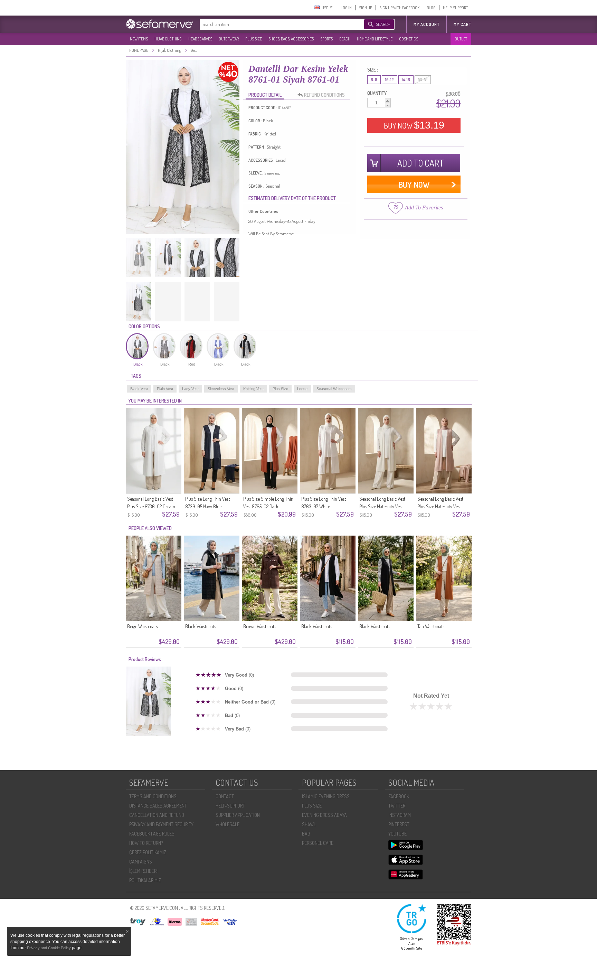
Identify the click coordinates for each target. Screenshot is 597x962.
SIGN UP (365, 7)
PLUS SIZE (253, 38)
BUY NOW (414, 125)
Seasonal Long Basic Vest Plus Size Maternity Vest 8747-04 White (382, 506)
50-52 (422, 79)
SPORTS (326, 38)
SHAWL (309, 824)
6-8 (374, 79)
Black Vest (139, 389)
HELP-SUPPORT (455, 7)
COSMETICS (408, 38)
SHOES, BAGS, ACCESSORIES (291, 38)
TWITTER (396, 806)
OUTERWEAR (229, 38)
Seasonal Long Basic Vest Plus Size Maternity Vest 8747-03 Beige (440, 506)
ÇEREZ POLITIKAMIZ (147, 852)
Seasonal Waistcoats (334, 389)
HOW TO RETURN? (146, 843)
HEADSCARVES (200, 38)
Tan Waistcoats (430, 626)
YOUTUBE (397, 834)
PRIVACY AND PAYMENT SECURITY (161, 824)
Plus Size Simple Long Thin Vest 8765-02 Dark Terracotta (268, 506)
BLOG (431, 7)
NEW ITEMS (139, 38)
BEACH (344, 38)
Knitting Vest (253, 389)
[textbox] (275, 24)
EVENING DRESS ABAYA (324, 815)
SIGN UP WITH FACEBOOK (399, 7)
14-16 (406, 79)
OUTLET (461, 38)
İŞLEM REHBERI (143, 871)
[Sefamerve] (161, 24)
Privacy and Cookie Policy (49, 948)
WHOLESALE (227, 824)
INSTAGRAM (399, 815)
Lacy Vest (190, 389)
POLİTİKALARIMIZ (145, 880)
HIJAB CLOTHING (168, 38)
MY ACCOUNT (426, 24)
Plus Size (280, 389)
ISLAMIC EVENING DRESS (326, 796)
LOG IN (346, 7)
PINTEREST (398, 824)
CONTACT (225, 796)
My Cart (462, 24)
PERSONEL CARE (317, 843)
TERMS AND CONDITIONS (153, 796)
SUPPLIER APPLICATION (238, 815)
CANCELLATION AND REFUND (156, 815)
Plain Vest (165, 389)
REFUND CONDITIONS (324, 95)
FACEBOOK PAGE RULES (151, 834)
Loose (302, 389)
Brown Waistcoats (259, 626)
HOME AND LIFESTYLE (374, 38)
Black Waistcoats (200, 626)
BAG (306, 834)
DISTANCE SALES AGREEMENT (158, 806)
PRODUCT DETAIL (265, 95)
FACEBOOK (398, 796)
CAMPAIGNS (140, 862)
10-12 (389, 79)
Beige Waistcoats (142, 626)
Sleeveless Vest (221, 389)
